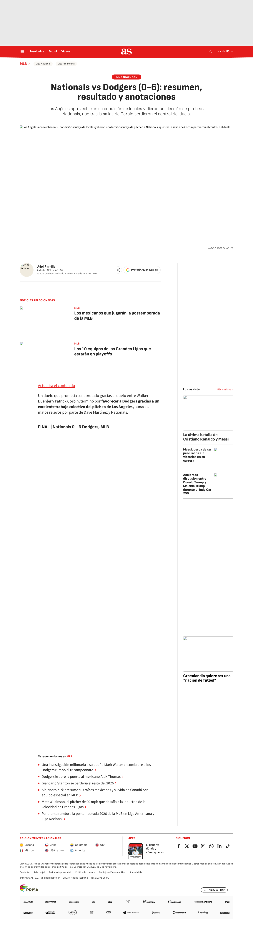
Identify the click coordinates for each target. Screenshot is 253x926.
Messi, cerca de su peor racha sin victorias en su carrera (197, 455)
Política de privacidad (60, 872)
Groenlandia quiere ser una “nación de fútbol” (207, 678)
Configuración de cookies (112, 872)
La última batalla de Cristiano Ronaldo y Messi (206, 437)
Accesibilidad (136, 872)
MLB (23, 64)
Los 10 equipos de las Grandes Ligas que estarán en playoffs (112, 351)
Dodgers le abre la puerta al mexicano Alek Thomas (81, 776)
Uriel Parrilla (46, 266)
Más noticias (224, 389)
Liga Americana (66, 63)
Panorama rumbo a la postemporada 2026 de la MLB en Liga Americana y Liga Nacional (98, 816)
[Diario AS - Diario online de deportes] (126, 51)
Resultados (36, 51)
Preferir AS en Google (144, 270)
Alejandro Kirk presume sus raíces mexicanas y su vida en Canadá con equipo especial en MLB (95, 792)
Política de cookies (85, 872)
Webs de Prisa (217, 890)
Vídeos (65, 51)
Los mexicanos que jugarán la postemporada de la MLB (117, 315)
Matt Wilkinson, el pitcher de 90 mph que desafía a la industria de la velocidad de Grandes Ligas (94, 804)
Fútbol (53, 51)
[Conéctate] (209, 51)
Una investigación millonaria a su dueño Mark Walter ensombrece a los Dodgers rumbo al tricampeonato (96, 767)
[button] (118, 270)
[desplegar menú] (22, 51)
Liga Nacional (43, 63)
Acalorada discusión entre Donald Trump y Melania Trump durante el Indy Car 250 (197, 484)
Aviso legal (39, 872)
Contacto (24, 872)
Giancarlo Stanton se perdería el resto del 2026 (78, 783)
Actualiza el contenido (56, 386)
